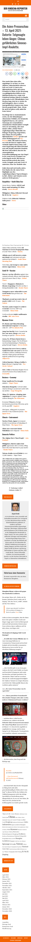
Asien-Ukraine (15, 814)
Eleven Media (20, 335)
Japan (12, 824)
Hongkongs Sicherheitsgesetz (18, 822)
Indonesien (6, 824)
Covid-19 (15, 820)
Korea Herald (13, 189)
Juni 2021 (5, 896)
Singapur (12, 841)
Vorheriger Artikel (17, 488)
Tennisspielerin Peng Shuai (16, 846)
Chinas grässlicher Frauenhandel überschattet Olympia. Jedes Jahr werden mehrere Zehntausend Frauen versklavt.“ (15, 698)
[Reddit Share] (26, 73)
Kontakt (26, 938)
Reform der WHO (12, 838)
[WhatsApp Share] (14, 73)
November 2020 (7, 911)
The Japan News (16, 425)
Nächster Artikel (14, 490)
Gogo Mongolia (16, 391)
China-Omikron (18, 817)
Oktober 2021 (6, 888)
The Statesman (19, 398)
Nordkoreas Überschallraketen (8, 836)
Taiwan (19, 843)
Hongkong (9, 822)
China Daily (21, 267)
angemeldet (13, 576)
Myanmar (14, 829)
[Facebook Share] (6, 73)
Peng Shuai (5, 838)
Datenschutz (6, 938)
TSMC (7, 849)
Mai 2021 (5, 898)
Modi (8, 829)
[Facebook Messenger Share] (18, 73)
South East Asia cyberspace (20, 841)
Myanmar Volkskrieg (9, 831)
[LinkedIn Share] (22, 73)
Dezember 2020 (7, 909)
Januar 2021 (6, 907)
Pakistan (17, 836)
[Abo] (18, 4)
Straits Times (23, 288)
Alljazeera (5, 358)
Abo (18, 1)
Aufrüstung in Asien (23, 814)
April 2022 (5, 875)
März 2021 (5, 902)
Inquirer (15, 195)
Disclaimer (13, 938)
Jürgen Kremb (9, 70)
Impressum (19, 938)
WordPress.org (6, 928)
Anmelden (5, 922)
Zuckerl (16, 136)
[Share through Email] (22, 77)
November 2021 (7, 885)
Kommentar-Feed (7, 926)
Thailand (25, 847)
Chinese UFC (10, 820)
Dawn (14, 200)
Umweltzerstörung (13, 849)
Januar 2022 (6, 881)
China (20, 612)
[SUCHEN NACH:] (15, 19)
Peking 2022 (23, 836)
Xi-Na (24, 851)
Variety (20, 252)
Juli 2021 (5, 894)
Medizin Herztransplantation (8, 827)
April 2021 (5, 900)
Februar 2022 (6, 879)
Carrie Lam (5, 817)
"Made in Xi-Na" (6, 814)
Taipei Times (13, 383)
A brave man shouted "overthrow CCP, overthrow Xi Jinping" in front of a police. (15, 610)
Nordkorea (22, 834)
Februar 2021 (6, 905)
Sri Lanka (13, 844)
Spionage (6, 844)
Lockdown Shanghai (20, 824)
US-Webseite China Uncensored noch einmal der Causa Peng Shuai (15, 722)
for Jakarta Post (17, 328)
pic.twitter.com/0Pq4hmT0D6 (14, 772)
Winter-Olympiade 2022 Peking (13, 851)
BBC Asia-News (14, 316)
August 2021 (6, 892)
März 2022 (5, 877)
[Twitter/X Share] (10, 73)
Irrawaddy (6, 374)
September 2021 (7, 890)
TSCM (4, 849)
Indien (26, 822)
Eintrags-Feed (6, 924)
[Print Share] (26, 77)
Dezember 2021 (7, 883)
